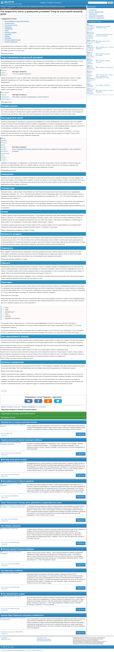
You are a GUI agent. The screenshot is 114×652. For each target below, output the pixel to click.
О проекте (50, 3)
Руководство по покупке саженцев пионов (19, 422)
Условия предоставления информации (13, 650)
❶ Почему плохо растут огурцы (14, 460)
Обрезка (7, 36)
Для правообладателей (44, 640)
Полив (6, 30)
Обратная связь (6, 639)
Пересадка (8, 38)
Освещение (8, 27)
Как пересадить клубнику (12, 570)
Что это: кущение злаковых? (21, 74)
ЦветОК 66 (9, 2)
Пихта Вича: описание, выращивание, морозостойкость (30, 97)
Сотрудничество (42, 638)
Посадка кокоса (9, 23)
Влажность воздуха (10, 32)
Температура (8, 29)
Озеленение (92, 10)
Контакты (58, 3)
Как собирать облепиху (11, 526)
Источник (4, 391)
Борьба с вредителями (96, 12)
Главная (43, 3)
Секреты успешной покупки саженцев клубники (21, 440)
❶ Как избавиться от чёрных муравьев (17, 481)
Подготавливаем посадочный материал (17, 21)
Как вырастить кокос (11, 25)
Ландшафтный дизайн (96, 16)
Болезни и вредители (11, 42)
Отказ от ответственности (34, 650)
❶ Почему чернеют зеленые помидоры (17, 549)
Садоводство (4, 435)
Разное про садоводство (97, 18)
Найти (110, 2)
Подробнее (81, 434)
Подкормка (8, 34)
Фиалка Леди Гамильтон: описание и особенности (22, 615)
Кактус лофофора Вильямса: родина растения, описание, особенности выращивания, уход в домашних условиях (46, 150)
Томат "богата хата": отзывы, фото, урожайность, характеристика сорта (31, 502)
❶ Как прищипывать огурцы (13, 594)
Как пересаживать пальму (13, 40)
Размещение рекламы (43, 639)
